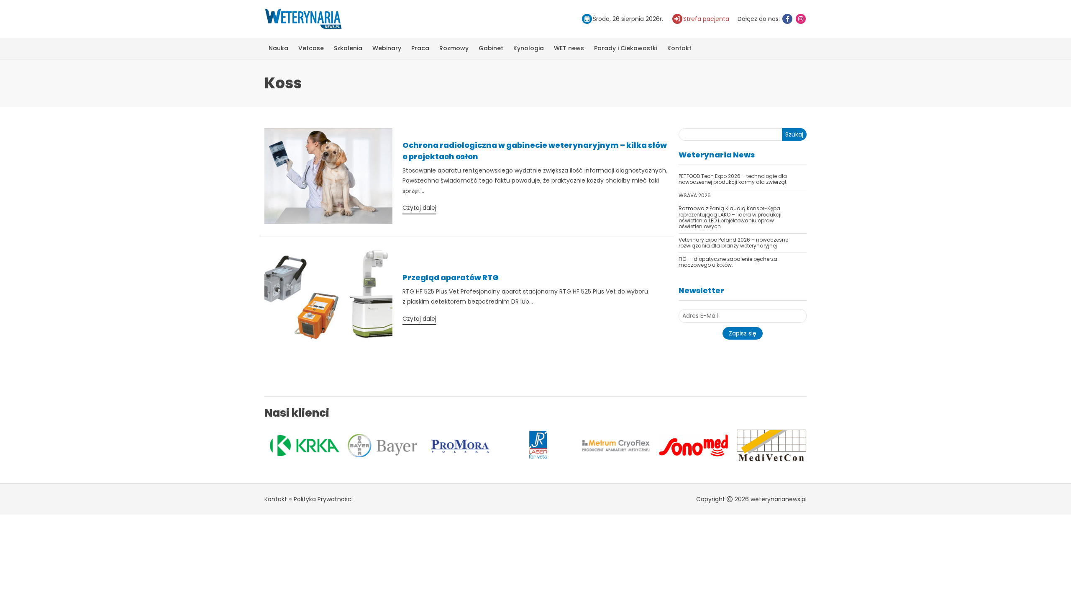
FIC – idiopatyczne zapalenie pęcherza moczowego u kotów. (728, 261)
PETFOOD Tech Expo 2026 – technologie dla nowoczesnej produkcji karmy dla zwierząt (733, 179)
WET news (569, 48)
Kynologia (528, 48)
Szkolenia (348, 48)
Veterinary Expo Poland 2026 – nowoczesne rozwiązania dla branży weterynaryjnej (733, 242)
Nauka (278, 48)
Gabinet (491, 48)
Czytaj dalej (419, 208)
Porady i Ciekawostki (625, 48)
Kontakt (679, 48)
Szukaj (794, 134)
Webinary (386, 48)
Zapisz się (742, 333)
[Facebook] (787, 19)
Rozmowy (454, 48)
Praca (420, 48)
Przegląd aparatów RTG (450, 277)
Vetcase (311, 48)
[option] (303, 445)
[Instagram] (801, 19)
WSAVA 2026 (695, 195)
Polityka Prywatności (323, 499)
